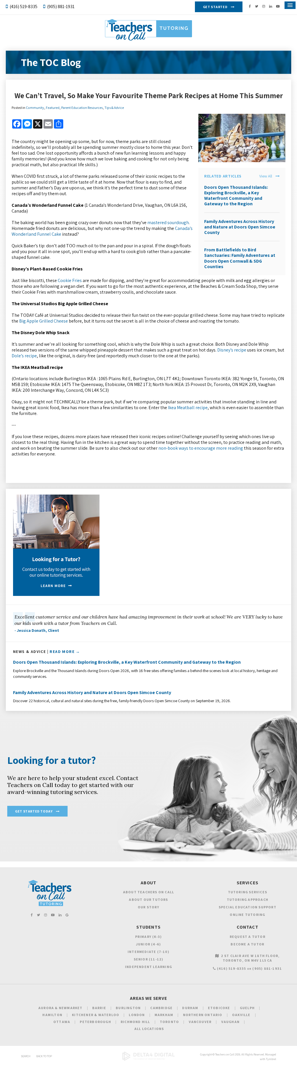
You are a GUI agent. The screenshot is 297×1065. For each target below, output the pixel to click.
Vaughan (230, 1022)
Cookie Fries (70, 280)
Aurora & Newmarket (60, 1008)
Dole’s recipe (24, 356)
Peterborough (95, 1022)
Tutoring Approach (247, 899)
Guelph (247, 1008)
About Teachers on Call (148, 892)
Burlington (128, 1008)
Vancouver (200, 1022)
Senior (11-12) (149, 959)
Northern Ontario (202, 1015)
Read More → (65, 651)
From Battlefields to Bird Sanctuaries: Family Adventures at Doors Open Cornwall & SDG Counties (239, 258)
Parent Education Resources (82, 107)
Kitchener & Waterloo (95, 1015)
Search (25, 1056)
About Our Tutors (148, 899)
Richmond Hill (135, 1022)
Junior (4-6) (148, 944)
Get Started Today (33, 811)
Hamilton (52, 1015)
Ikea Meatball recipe (188, 408)
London (137, 1015)
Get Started (215, 7)
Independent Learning (148, 967)
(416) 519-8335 (23, 6)
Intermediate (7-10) (148, 951)
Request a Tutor (247, 936)
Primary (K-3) (148, 936)
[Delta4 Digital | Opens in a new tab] (148, 1060)
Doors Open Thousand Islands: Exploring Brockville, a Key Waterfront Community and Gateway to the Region (236, 195)
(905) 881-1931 (61, 6)
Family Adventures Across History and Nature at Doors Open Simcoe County (239, 226)
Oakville (241, 1015)
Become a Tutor (247, 944)
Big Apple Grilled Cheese (43, 321)
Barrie (99, 1008)
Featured (52, 107)
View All (265, 176)
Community (35, 107)
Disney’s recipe (231, 350)
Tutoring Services (247, 892)
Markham (164, 1015)
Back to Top (44, 1056)
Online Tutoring (247, 914)
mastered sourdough (168, 222)
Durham (190, 1008)
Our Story (148, 907)
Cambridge (161, 1008)
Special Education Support (247, 907)
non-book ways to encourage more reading (200, 448)
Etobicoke (219, 1008)
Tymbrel (271, 1059)
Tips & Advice (114, 107)
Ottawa (61, 1022)
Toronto (169, 1022)
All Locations (149, 1028)
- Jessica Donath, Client (37, 630)
